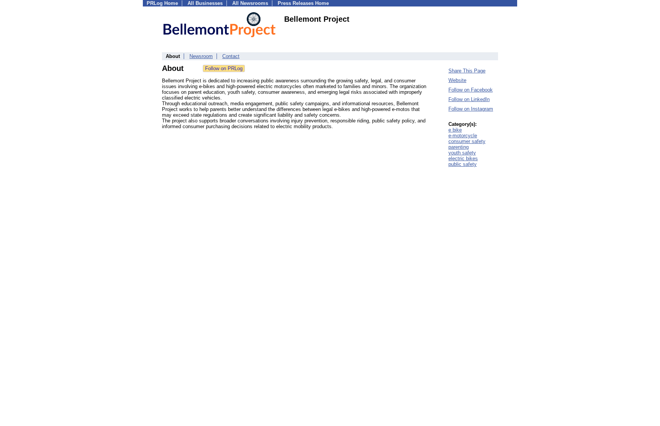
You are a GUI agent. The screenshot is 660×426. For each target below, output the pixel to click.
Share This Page (466, 71)
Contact (230, 56)
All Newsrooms (250, 3)
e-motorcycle (462, 135)
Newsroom (201, 56)
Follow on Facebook (470, 90)
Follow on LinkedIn (469, 99)
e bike (455, 130)
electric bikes (463, 158)
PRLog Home (162, 3)
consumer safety (466, 141)
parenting (458, 147)
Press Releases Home (303, 3)
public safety (462, 164)
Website (457, 80)
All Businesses (205, 3)
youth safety (462, 153)
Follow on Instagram (470, 109)
